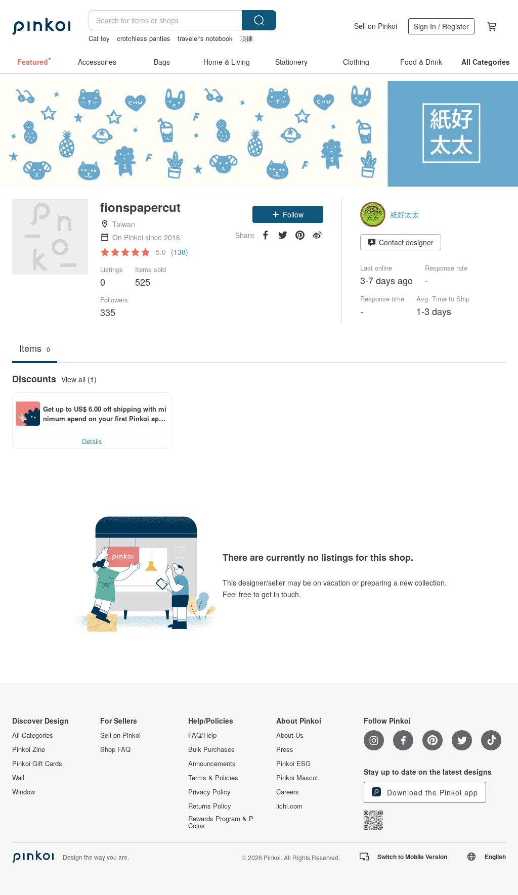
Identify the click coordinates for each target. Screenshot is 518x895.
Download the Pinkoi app (431, 792)
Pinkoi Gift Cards (37, 763)
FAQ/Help (202, 735)
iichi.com (289, 806)
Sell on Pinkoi (375, 26)
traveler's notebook (205, 38)
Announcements (212, 763)
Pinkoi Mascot (297, 777)
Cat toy (99, 38)
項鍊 (246, 38)
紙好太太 (405, 214)
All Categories (32, 735)
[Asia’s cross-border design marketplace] (41, 26)
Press (284, 749)
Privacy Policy (209, 791)
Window (23, 791)
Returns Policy (209, 806)
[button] (287, 214)
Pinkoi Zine (28, 749)
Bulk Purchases (211, 749)
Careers (287, 791)
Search (259, 20)
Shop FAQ (115, 749)
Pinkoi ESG (293, 763)
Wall (18, 777)
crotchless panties (143, 38)
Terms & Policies (213, 777)
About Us (290, 735)
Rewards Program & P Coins (220, 822)
